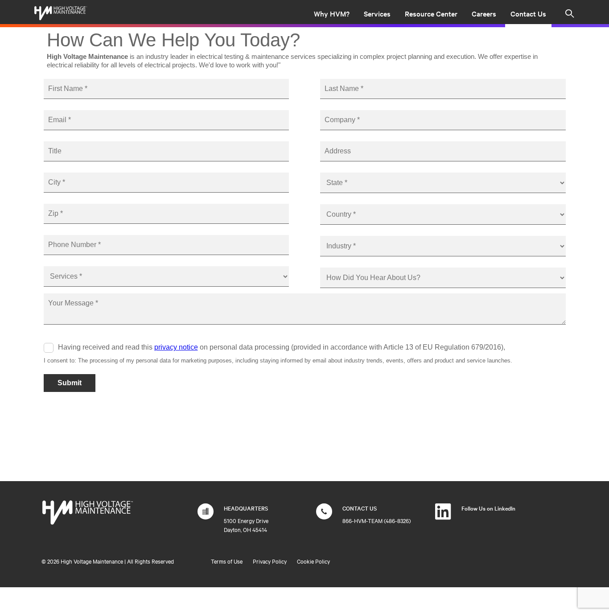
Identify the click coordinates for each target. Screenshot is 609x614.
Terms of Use (227, 561)
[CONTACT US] (324, 516)
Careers (484, 13)
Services (377, 13)
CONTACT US (359, 508)
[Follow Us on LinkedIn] (443, 516)
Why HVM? (332, 13)
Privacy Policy (270, 561)
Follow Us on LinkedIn (488, 508)
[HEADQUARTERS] (206, 516)
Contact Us (528, 13)
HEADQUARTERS (246, 508)
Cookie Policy (313, 561)
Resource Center (431, 13)
